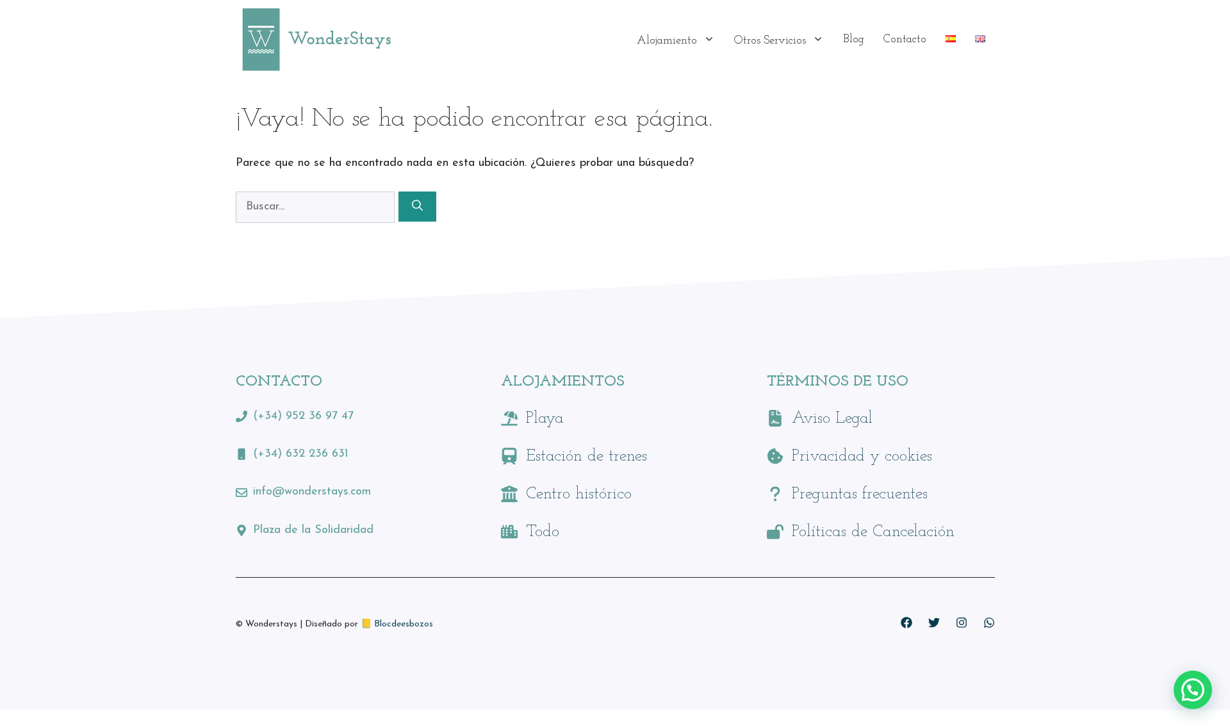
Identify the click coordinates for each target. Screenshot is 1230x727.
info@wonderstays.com (312, 492)
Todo (542, 532)
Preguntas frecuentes (860, 494)
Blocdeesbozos (403, 624)
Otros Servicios (770, 41)
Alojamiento (667, 41)
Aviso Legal (832, 418)
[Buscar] (417, 207)
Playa (545, 418)
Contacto (904, 39)
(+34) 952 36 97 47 (303, 416)
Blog (853, 39)
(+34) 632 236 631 (300, 454)
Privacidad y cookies (862, 456)
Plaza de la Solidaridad (313, 530)
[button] (1193, 690)
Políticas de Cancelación (873, 532)
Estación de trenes (586, 456)
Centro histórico (579, 494)
